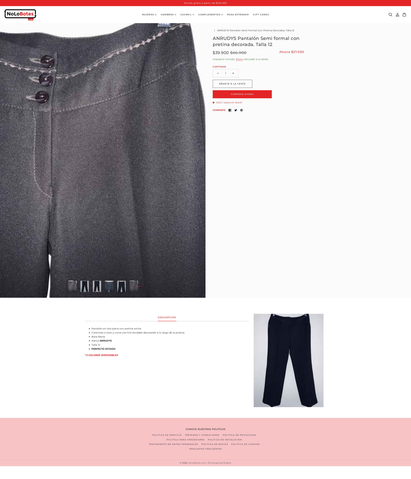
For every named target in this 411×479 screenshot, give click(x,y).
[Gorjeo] (235, 110)
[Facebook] (230, 110)
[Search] (390, 15)
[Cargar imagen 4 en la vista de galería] (109, 286)
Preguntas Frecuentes (205, 449)
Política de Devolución (225, 439)
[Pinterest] (241, 110)
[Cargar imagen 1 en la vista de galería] (72, 286)
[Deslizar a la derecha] (139, 286)
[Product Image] (103, 160)
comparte (219, 110)
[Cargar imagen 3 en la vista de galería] (97, 286)
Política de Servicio (167, 435)
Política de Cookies (245, 444)
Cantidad (219, 66)
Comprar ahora (242, 94)
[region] (205, 3)
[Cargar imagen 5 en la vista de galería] (121, 286)
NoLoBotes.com (197, 463)
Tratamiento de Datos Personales (173, 444)
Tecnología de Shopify (219, 463)
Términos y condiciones (202, 435)
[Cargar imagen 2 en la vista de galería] (85, 286)
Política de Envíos (214, 444)
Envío (239, 59)
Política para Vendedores (186, 439)
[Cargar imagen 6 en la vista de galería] (134, 286)
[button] (149, 14)
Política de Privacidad (239, 435)
